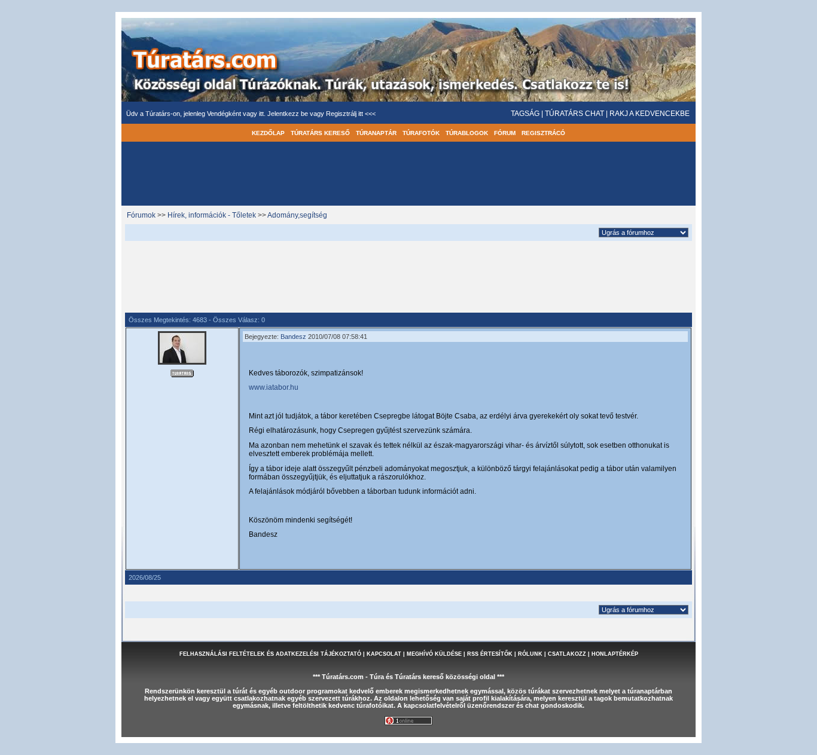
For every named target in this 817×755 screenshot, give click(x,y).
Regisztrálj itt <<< (351, 113)
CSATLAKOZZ (567, 654)
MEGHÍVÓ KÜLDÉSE (434, 654)
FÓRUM (505, 133)
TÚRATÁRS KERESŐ (320, 133)
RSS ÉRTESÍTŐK (490, 654)
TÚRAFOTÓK (421, 133)
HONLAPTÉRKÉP (615, 654)
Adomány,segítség (297, 215)
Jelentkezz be (288, 113)
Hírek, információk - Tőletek (211, 215)
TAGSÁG (525, 113)
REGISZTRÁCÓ (543, 133)
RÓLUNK (530, 654)
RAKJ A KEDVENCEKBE (649, 113)
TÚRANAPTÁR (376, 133)
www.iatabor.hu (273, 387)
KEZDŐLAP (268, 133)
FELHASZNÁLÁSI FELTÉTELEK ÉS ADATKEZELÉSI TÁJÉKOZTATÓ (270, 654)
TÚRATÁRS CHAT (574, 113)
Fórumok (141, 215)
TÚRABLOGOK (467, 133)
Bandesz (293, 336)
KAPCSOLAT (384, 654)
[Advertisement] (408, 275)
